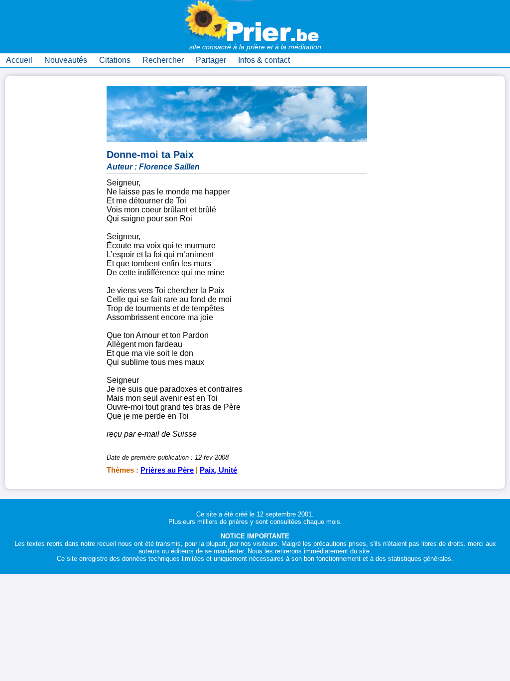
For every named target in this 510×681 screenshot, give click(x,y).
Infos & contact (264, 60)
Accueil (19, 60)
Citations (114, 60)
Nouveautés (65, 60)
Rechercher (163, 60)
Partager (211, 60)
